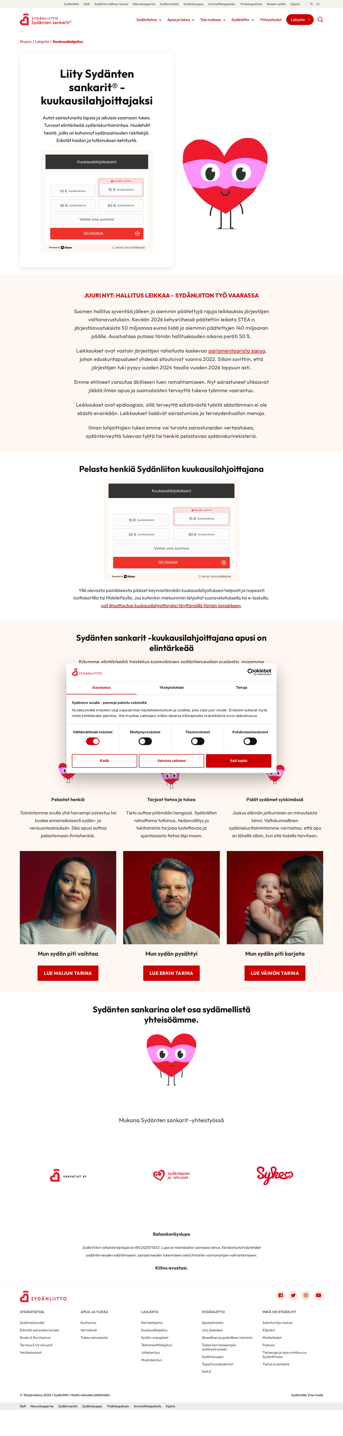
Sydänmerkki (169, 4)
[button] (320, 21)
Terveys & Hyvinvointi (36, 1345)
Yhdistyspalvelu (251, 4)
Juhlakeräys (150, 1352)
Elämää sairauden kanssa (39, 1330)
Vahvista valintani (171, 761)
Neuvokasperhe (144, 4)
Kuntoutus (88, 1322)
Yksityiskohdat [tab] (171, 687)
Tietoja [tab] (241, 687)
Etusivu (26, 41)
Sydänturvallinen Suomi (111, 4)
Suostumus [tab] (101, 687)
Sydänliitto (71, 4)
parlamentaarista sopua (236, 350)
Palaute (268, 1345)
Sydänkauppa (193, 4)
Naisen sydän (276, 4)
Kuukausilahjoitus (154, 1330)
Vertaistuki (88, 1330)
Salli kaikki (238, 761)
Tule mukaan (210, 19)
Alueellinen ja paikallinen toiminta (227, 1337)
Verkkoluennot (31, 1352)
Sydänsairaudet (32, 1322)
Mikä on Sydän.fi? (279, 1312)
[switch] (145, 741)
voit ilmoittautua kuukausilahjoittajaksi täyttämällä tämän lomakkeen (171, 605)
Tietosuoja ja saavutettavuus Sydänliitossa (284, 1354)
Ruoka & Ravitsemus (35, 1337)
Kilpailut (268, 1330)
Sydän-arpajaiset (154, 1337)
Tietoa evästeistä (275, 1364)
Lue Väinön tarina (275, 973)
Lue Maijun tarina (68, 973)
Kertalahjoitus (152, 1322)
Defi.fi (206, 1371)
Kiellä (104, 761)
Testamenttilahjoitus (156, 1345)
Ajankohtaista (212, 1322)
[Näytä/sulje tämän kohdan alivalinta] (160, 20)
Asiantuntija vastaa (277, 1322)
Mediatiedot (272, 1337)
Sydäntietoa (146, 19)
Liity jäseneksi (212, 1330)
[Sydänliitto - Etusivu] (43, 1296)
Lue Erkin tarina (171, 973)
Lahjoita (298, 19)
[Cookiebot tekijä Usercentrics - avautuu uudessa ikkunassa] (251, 671)
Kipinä (295, 4)
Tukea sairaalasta (94, 1337)
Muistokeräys (151, 1360)
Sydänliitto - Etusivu (57, 19)
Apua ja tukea (178, 19)
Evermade (315, 1395)
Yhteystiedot (270, 19)
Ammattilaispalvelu (221, 4)
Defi (87, 4)
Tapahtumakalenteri (218, 1364)
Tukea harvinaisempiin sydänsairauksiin (219, 1347)
